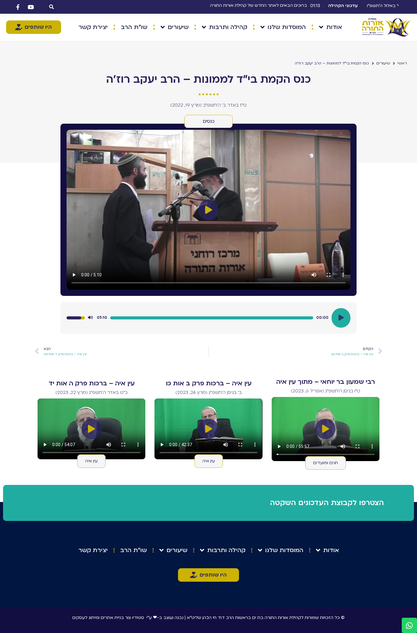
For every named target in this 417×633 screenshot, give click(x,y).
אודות (334, 27)
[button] (51, 7)
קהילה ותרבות (228, 27)
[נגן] (341, 318)
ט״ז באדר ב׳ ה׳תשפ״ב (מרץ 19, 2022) (208, 105)
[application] (208, 318)
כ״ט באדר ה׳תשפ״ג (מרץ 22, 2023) (92, 392)
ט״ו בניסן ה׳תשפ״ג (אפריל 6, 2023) (325, 391)
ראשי (402, 63)
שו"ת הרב (134, 27)
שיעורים (178, 27)
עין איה (208, 461)
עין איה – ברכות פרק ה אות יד (92, 383)
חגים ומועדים (325, 463)
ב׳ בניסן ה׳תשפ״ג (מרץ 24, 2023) (209, 392)
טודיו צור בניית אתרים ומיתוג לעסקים (106, 617)
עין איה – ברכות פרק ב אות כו (209, 383)
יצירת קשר (93, 27)
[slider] (211, 317)
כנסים (209, 121)
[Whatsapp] (409, 625)
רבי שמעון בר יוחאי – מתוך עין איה (325, 381)
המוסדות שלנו (287, 27)
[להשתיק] (90, 318)
